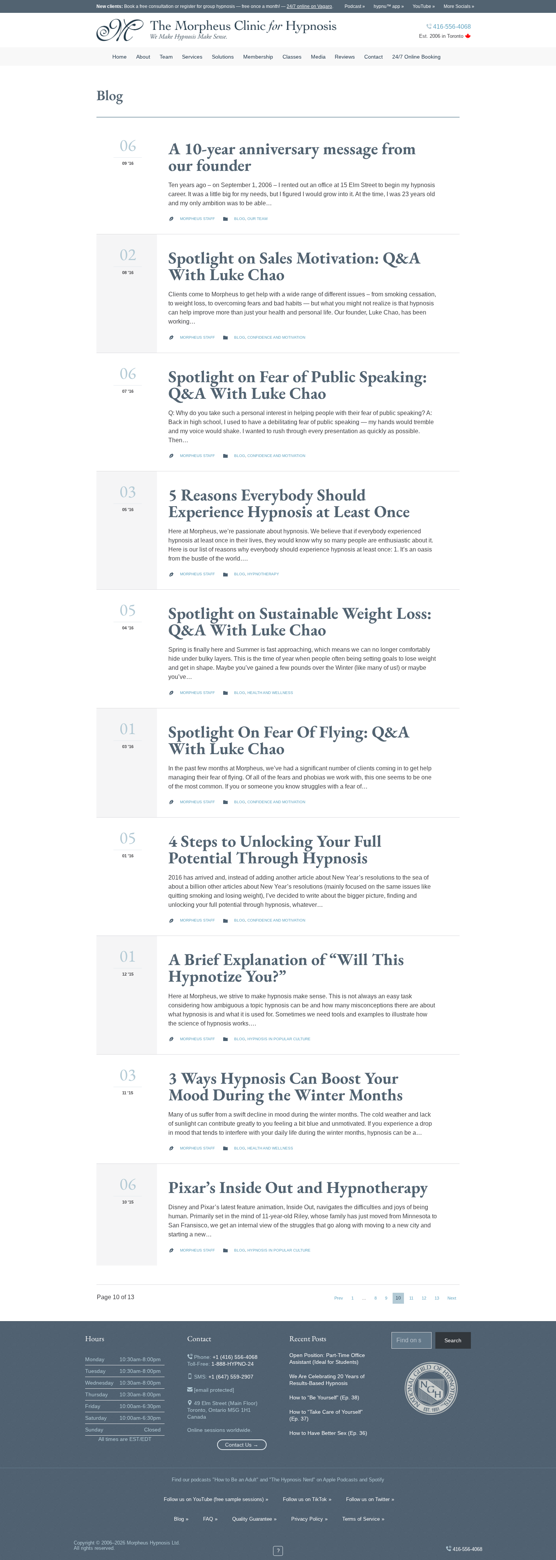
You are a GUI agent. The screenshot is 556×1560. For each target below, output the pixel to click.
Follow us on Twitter (368, 1499)
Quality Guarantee (252, 1519)
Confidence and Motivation (276, 337)
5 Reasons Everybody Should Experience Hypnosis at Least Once (289, 503)
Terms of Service (361, 1519)
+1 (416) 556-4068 (235, 1357)
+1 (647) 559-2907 (230, 1377)
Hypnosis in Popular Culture (279, 1039)
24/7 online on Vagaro (309, 6)
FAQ (208, 1519)
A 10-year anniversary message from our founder (292, 157)
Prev (338, 1298)
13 (437, 1298)
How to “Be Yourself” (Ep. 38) (324, 1397)
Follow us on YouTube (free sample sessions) (214, 1499)
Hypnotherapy (263, 574)
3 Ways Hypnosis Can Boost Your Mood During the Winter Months (285, 1086)
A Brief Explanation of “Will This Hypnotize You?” (286, 967)
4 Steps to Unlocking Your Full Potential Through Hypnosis (275, 849)
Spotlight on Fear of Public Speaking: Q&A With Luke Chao (297, 385)
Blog (239, 219)
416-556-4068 (452, 26)
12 (424, 1298)
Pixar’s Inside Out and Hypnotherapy (298, 1187)
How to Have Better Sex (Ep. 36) (328, 1433)
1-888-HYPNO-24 (232, 1364)
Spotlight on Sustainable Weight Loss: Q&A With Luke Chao (300, 621)
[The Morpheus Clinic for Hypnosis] (216, 30)
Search (453, 1340)
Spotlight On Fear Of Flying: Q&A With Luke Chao (289, 740)
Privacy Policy (307, 1519)
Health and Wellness (270, 693)
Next (451, 1298)
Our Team (257, 219)
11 (411, 1298)
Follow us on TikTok (305, 1499)
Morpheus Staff (197, 219)
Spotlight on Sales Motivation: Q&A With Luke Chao (294, 266)
